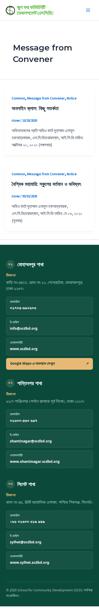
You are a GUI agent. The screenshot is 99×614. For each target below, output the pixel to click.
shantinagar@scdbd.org (31, 441)
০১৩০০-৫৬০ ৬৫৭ (23, 421)
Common (18, 98)
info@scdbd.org (24, 328)
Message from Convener (46, 98)
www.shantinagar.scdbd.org (35, 461)
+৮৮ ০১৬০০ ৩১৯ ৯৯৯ (27, 522)
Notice (72, 98)
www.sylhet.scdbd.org (29, 562)
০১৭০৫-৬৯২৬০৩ (23, 308)
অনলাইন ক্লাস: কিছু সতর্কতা (35, 108)
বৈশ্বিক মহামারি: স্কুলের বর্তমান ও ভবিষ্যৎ (46, 184)
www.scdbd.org (24, 349)
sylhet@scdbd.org (25, 542)
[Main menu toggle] (88, 10)
